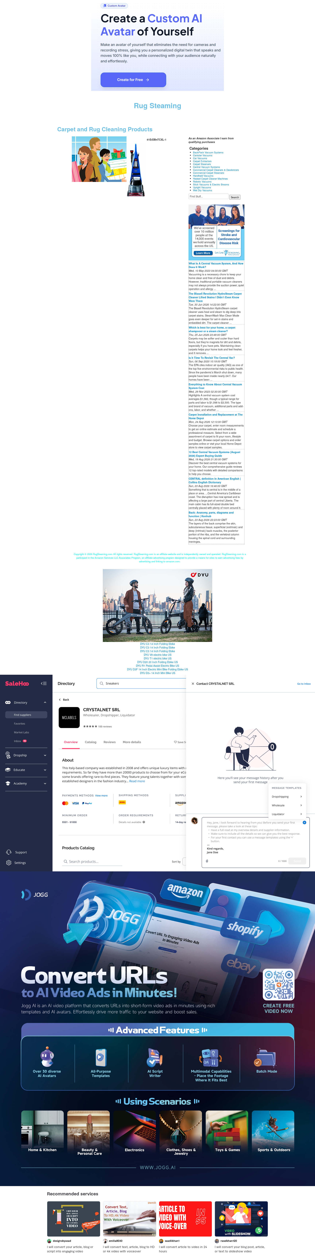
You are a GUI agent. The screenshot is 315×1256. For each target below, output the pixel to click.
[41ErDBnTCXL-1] (99, 159)
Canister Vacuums (202, 155)
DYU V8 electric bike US (157, 654)
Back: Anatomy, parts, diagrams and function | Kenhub (211, 514)
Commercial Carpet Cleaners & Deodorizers (216, 170)
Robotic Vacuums (202, 181)
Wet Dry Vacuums (202, 190)
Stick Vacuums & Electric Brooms (211, 184)
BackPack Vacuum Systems (208, 152)
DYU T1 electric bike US (157, 658)
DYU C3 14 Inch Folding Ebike (157, 644)
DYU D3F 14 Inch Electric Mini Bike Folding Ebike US (157, 669)
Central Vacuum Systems (206, 167)
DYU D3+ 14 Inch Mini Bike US (157, 673)
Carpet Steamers (202, 164)
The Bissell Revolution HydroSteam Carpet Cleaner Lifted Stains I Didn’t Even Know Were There (215, 297)
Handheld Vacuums (203, 175)
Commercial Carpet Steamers (208, 172)
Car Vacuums (200, 158)
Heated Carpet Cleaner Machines (210, 178)
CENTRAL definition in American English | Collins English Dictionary (215, 480)
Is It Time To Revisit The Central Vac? (212, 357)
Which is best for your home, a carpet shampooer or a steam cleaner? (212, 329)
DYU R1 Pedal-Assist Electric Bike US (157, 665)
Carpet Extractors (202, 161)
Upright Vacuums (202, 187)
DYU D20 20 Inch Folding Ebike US (157, 662)
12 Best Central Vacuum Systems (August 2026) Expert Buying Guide (214, 453)
